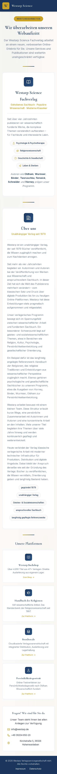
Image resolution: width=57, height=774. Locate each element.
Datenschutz (35, 769)
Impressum (21, 769)
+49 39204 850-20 (21, 735)
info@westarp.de (20, 729)
